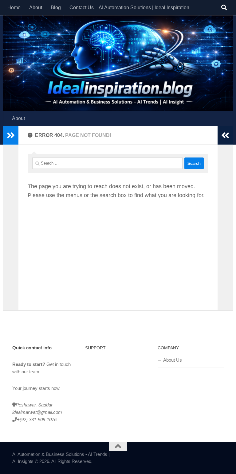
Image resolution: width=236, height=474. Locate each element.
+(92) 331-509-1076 (37, 419)
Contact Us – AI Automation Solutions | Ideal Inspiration (129, 7)
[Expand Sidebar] (10, 135)
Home (14, 7)
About (35, 7)
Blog (56, 7)
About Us (172, 360)
